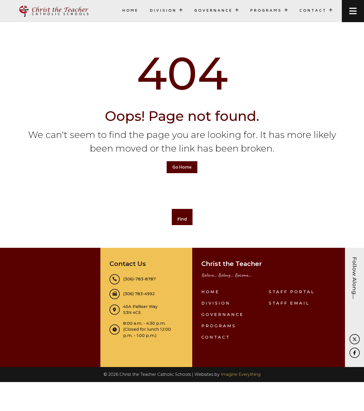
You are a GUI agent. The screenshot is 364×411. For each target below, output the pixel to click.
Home (130, 11)
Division (215, 303)
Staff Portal (292, 291)
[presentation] (353, 11)
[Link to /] (53, 11)
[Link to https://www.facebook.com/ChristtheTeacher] (354, 353)
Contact (215, 337)
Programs (218, 325)
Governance (222, 314)
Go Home (182, 167)
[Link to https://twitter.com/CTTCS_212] (354, 339)
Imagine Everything (240, 374)
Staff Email (289, 303)
